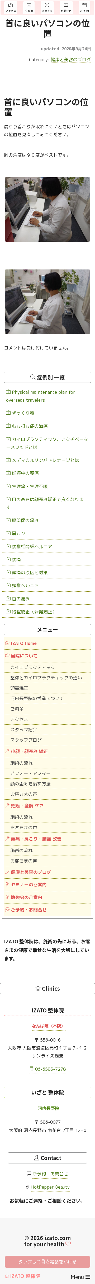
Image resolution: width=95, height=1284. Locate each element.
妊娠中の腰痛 (25, 473)
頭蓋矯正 (19, 688)
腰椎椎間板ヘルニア (31, 546)
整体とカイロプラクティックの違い (46, 678)
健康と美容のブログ (71, 59)
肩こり (18, 533)
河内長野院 (48, 1108)
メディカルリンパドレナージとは (45, 460)
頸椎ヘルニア (25, 585)
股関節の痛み (25, 520)
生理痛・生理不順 (29, 486)
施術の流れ (21, 763)
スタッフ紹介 (23, 730)
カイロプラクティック (32, 667)
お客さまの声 (23, 794)
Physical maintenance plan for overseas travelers (40, 396)
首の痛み (20, 599)
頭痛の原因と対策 (29, 572)
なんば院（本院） (48, 1025)
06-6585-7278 (50, 1069)
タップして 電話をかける (47, 1262)
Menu (78, 1277)
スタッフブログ (26, 740)
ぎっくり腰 (22, 413)
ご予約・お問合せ (50, 1174)
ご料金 (17, 709)
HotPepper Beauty (50, 1187)
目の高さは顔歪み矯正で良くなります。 (45, 503)
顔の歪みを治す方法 (30, 784)
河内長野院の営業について (37, 698)
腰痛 (16, 559)
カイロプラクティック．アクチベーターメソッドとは (47, 443)
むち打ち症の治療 (29, 426)
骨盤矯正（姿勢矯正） (34, 612)
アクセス (19, 719)
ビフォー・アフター (30, 773)
